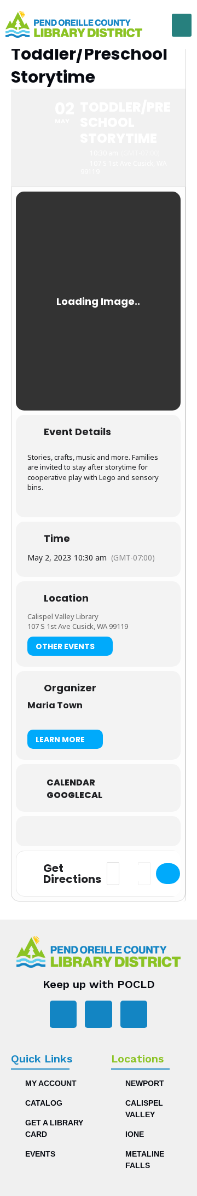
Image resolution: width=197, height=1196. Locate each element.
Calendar (71, 783)
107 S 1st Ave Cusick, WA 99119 (77, 626)
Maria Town (55, 705)
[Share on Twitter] (97, 831)
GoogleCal (74, 795)
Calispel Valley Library (63, 616)
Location (66, 598)
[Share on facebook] (75, 831)
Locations (137, 1058)
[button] (182, 25)
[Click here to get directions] (168, 873)
